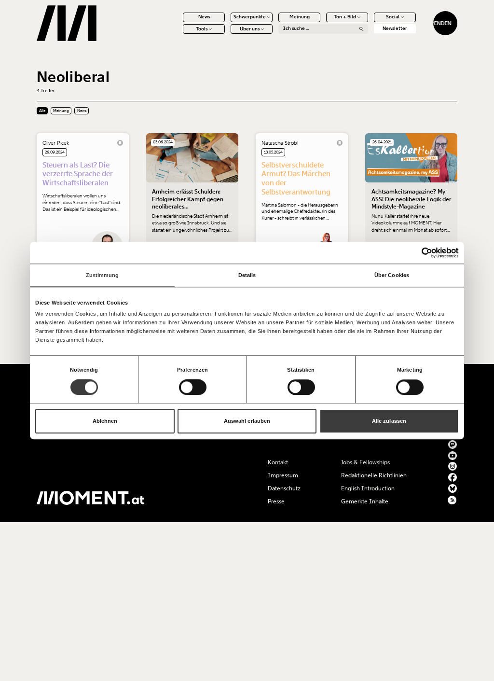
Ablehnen (105, 421)
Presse (276, 501)
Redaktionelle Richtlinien (374, 475)
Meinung (299, 17)
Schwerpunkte (249, 17)
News (204, 17)
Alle (42, 110)
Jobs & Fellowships (365, 462)
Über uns (250, 29)
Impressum (283, 475)
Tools (201, 29)
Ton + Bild (345, 17)
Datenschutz (284, 488)
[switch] (192, 387)
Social (392, 17)
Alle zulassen (389, 421)
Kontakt (278, 462)
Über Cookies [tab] (391, 275)
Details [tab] (247, 275)
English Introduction (368, 488)
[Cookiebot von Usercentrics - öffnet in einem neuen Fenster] (416, 252)
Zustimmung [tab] (102, 275)
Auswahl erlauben (247, 421)
